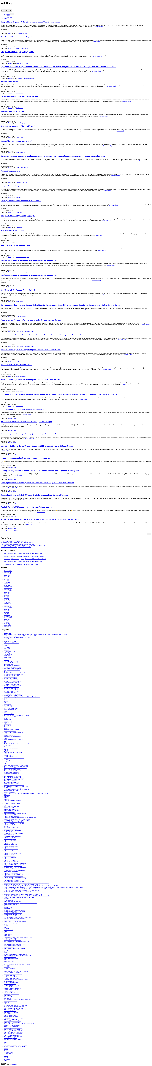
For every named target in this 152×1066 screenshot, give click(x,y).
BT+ (5, 712)
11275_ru (6, 644)
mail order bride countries (10, 841)
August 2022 (7, 609)
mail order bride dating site (10, 844)
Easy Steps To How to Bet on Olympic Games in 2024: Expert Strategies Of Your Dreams (37, 446)
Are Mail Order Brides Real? (11, 662)
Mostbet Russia (7, 893)
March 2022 (7, 615)
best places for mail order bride (11, 684)
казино (6, 1048)
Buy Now (6, 18)
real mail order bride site (10, 957)
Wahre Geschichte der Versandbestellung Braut (15, 1005)
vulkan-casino (7, 1002)
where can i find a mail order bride (12, 1021)
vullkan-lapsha (7, 1004)
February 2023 (7, 600)
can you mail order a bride (10, 716)
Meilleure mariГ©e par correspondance (13, 868)
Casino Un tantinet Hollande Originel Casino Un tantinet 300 (25, 458)
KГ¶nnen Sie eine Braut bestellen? (12, 803)
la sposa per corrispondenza (11, 805)
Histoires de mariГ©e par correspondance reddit (16, 766)
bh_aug (6, 698)
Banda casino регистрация (22, 257)
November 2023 (8, 588)
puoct (5, 952)
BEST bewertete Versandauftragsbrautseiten (15, 672)
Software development (9, 968)
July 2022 (6, 610)
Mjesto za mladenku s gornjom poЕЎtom (14, 881)
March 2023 (7, 599)
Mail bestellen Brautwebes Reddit (12, 830)
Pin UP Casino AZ (8, 930)
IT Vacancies (7, 795)
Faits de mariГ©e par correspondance (13, 752)
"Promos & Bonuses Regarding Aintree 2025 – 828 (17, 637)
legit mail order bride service (11, 809)
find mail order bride (9, 755)
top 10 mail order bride (9, 975)
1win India (6, 650)
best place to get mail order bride (12, 682)
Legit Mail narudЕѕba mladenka (12, 806)
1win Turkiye (7, 653)
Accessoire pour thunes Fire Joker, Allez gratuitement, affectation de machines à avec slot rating (40, 519)
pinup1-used (7, 935)
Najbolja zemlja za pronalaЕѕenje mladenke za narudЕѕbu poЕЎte (20, 903)
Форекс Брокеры (8, 1052)
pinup (5, 932)
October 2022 (7, 606)
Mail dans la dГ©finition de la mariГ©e (14, 833)
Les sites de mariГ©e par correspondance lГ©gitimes (17, 820)
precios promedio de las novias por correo (14, 948)
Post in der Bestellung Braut (11, 938)
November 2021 (8, 617)
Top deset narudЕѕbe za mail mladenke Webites (16, 979)
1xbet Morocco (7, 657)
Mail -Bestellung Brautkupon (11, 827)
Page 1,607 (9, 530)
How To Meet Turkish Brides (11, 782)
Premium (9, 15)
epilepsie (6, 751)
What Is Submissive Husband (11, 1016)
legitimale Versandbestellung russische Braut (15, 813)
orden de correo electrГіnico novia (12, 914)
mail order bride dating (9, 843)
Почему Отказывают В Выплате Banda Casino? (21, 201)
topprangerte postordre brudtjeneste (12, 988)
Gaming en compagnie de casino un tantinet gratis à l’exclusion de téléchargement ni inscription (40, 470)
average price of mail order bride (12, 670)
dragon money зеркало (21, 33)
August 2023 (7, 592)
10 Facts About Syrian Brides (11, 641)
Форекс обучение (8, 1053)
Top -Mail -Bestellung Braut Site (12, 972)
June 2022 (6, 612)
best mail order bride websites (11, 680)
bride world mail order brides (11, 708)
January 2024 (7, 585)
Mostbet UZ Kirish (8, 900)
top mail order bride (9, 981)
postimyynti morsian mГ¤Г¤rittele (12, 945)
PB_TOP (6, 925)
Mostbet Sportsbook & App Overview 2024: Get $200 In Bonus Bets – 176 (23, 894)
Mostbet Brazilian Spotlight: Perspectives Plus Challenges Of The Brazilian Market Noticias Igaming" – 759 (31, 886)
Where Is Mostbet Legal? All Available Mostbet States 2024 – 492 (20, 1023)
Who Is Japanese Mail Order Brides (13, 1033)
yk (4, 1043)
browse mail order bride (10, 709)
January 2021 (7, 625)
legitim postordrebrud (9, 812)
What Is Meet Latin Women (11, 1012)
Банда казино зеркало (21, 242)
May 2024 (6, 579)
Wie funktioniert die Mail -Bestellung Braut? (15, 1036)
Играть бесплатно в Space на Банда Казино (19, 96)
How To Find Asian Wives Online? (12, 776)
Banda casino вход (20, 286)
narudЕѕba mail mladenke (10, 904)
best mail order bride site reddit (11, 678)
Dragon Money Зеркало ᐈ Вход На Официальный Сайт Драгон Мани (30, 22)
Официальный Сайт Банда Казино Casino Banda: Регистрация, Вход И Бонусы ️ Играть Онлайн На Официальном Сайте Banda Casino (58, 67)
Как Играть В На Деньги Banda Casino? (18, 290)
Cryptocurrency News (9, 735)
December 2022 (8, 603)
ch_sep (5, 726)
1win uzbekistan (8, 654)
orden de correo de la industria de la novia (14, 910)
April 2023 (6, 598)
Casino (5, 718)
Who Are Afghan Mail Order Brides (13, 1028)
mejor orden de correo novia (11, 871)
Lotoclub (6, 826)
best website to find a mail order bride (13, 694)
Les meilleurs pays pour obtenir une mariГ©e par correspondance (20, 817)
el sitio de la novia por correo (11, 748)
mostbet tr (6, 898)
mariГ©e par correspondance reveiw (13, 866)
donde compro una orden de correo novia (14, 739)
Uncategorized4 (8, 996)
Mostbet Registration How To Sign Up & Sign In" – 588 (18, 891)
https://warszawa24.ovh (10, 553)
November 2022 (8, 605)
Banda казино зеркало (22, 63)
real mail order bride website (11, 958)
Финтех (6, 1050)
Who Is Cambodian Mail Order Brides (13, 1032)
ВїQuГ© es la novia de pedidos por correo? (15, 1046)
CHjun (5, 728)
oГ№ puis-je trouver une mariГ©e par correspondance (17, 917)
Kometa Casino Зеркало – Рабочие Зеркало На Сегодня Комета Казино (31, 320)
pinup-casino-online (9, 934)
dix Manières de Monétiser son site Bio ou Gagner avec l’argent (26, 422)
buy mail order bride (9, 714)
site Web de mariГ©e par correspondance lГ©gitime (17, 964)
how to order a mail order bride (11, 783)
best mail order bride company (11, 675)
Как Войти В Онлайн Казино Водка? (16, 37)
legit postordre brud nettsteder (11, 810)
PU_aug (6, 950)
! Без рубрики (7, 633)
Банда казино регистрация (12, 111)
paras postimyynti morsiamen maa (12, 920)
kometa (17, 361)
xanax (5, 1042)
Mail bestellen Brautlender (10, 829)
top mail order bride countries (11, 982)
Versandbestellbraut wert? (10, 1001)
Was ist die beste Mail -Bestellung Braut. (14, 1006)
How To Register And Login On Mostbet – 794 (16, 786)
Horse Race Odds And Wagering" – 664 (14, 770)
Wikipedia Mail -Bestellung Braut (12, 1039)
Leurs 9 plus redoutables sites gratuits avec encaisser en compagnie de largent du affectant (37, 483)
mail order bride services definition (12, 853)
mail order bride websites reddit (11, 859)
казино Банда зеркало (22, 123)
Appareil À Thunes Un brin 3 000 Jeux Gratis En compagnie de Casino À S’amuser (34, 495)
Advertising (7, 14)
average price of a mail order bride (12, 668)
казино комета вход (21, 152)
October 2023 (7, 589)
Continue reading (98, 26)
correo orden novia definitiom (11, 729)
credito (5, 734)
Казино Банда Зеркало (10, 171)
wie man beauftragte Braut (10, 1038)
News (9, 33)
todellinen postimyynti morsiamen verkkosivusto (16, 971)
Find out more (7, 564)
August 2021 (7, 619)
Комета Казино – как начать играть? (16, 141)
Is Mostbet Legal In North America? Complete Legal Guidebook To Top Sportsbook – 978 (26, 793)
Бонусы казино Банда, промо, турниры (17, 52)
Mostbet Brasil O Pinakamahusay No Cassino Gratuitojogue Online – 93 (22, 884)
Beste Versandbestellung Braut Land (13, 695)
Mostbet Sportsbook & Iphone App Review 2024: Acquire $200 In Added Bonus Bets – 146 (27, 896)
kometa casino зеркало (21, 316)
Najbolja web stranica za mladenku (12, 901)
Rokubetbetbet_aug (9, 961)
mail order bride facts (9, 847)
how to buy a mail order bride (11, 775)
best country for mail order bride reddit (13, 674)
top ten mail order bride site (10, 986)
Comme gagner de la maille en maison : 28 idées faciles (23, 409)
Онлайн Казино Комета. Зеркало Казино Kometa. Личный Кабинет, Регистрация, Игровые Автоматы (44, 335)
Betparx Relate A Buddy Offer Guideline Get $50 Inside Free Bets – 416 (22, 697)
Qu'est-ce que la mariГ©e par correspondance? (15, 954)
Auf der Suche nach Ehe (10, 664)
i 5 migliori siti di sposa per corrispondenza (14, 787)
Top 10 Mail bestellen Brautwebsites (13, 974)
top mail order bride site (10, 984)
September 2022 (8, 608)
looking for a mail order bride (11, 824)
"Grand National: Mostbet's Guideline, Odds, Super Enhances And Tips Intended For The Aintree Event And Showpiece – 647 (35, 634)
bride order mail (8, 705)
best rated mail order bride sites (11, 687)
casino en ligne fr (8, 719)
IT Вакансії (7, 796)
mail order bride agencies (10, 837)
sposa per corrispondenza (10, 969)
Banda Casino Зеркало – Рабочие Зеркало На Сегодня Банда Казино (30, 260)
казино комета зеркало (22, 167)
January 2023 (7, 602)
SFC (5, 962)
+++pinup (6, 638)
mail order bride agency (10, 839)
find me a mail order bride (10, 756)
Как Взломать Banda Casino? (13, 230)
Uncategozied (7, 998)
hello (5, 763)
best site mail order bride (10, 692)
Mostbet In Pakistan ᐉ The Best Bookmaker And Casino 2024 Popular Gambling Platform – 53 (28, 888)
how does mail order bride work (12, 773)
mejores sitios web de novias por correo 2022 (15, 877)
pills (5, 927)
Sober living (7, 967)
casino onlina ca (8, 721)
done (5, 741)
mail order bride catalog (10, 840)
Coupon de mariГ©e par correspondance (14, 732)
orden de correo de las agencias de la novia (14, 911)
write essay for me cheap (10, 1040)
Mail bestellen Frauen (9, 832)
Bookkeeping (7, 704)
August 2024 (7, 575)
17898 (5, 645)
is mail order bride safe (9, 792)
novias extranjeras (8, 907)
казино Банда (19, 212)
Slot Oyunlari (7, 965)
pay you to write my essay (10, 923)
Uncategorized (12, 418)
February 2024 (7, 583)
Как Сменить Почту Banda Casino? (16, 245)
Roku (5, 959)
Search (2, 532)
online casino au (8, 908)
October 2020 (7, 626)
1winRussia (7, 655)
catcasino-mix (7, 725)
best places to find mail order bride (12, 685)
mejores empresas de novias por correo (13, 873)
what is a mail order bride (10, 1011)
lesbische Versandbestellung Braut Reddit (14, 822)
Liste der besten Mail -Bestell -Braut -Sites (14, 823)
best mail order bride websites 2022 (12, 681)
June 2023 (6, 595)
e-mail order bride (8, 745)
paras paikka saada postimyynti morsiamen (14, 918)
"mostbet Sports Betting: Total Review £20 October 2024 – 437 (20, 635)
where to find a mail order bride (12, 1025)
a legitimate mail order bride (11, 661)
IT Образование (8, 797)
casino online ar (8, 722)
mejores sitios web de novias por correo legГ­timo (16, 878)
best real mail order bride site (11, 688)
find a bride (7, 753)
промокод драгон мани (22, 48)
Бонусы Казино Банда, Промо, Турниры (18, 216)
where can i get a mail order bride (12, 1022)
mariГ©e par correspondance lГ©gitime (14, 864)
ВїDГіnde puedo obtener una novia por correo (15, 1045)
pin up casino (7, 928)
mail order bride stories (9, 856)
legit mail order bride (9, 807)
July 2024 (6, 576)
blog (5, 702)
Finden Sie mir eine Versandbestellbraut (14, 758)
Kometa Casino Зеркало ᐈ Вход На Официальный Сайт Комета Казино (31, 350)
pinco (5, 931)
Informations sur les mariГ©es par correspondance (16, 789)
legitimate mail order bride (10, 814)
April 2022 (6, 613)
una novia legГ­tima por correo (11, 994)
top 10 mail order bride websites (12, 978)
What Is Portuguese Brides (10, 1015)
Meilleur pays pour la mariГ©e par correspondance (16, 867)
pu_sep (5, 951)
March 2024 (7, 582)
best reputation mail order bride (11, 691)
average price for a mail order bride (12, 667)
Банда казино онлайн (10, 81)
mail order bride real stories (10, 851)
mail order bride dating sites (11, 846)
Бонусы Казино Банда (10, 186)
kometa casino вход (20, 376)
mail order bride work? (9, 860)
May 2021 (6, 622)
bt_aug (5, 711)
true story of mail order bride (11, 992)
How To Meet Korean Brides (11, 780)
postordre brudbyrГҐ (9, 947)
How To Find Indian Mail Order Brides (14, 778)
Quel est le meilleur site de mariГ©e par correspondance (18, 955)
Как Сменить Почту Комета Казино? (16, 365)
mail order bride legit (9, 850)
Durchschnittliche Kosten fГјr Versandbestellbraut (16, 743)
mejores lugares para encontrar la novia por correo (16, 874)
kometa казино (19, 406)
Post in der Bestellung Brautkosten (12, 940)
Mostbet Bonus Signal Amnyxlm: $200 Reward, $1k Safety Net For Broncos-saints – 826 (26, 883)
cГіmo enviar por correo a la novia (12, 736)
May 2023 (6, 596)
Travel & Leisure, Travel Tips (11, 989)
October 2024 (7, 572)
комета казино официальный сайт (25, 331)
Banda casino (19, 108)
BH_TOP (6, 701)
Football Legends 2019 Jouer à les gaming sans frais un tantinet (26, 507)
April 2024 (6, 581)
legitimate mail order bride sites (11, 816)
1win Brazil (7, 648)
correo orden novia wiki (10, 731)
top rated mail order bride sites (11, 985)
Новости (6, 1049)
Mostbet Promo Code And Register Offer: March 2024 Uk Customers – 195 (23, 890)
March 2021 (7, 623)
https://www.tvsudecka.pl (10, 556)
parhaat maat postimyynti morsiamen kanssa (15, 921)
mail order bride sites (9, 854)
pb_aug (6, 924)
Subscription (10, 17)
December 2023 (8, 586)
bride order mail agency (10, 707)
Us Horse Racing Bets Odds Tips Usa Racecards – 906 (17, 999)
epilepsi (6, 749)
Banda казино (19, 93)
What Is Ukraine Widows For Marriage (13, 1018)
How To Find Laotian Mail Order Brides (14, 779)
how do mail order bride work (11, 772)
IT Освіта (6, 799)
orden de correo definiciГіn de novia (13, 913)
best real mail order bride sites (11, 689)
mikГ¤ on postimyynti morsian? (12, 880)
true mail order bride (9, 991)
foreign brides (7, 760)
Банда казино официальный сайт (25, 78)
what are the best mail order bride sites (13, 1008)
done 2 (5, 742)
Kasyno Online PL (8, 802)
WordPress (14, 1064)
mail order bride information (11, 849)
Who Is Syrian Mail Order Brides (12, 1035)
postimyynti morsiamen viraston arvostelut (14, 944)
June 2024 (6, 578)
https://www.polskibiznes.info (11, 559)
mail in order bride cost (9, 834)
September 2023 (8, 590)
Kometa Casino (19, 137)
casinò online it (7, 724)
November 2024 (8, 571)
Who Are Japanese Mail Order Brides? (13, 1029)
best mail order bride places (10, 677)
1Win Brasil (7, 647)
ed (4, 746)
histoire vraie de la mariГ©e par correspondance (16, 765)
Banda (10, 63)
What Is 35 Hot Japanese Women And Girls (15, 1009)
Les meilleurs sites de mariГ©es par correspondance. (17, 819)
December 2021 (8, 616)
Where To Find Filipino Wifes (11, 1026)
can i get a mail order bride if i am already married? (16, 715)
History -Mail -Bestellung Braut (12, 769)
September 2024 (8, 573)
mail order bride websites (10, 857)
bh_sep (5, 699)
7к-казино (6, 660)
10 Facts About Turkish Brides (11, 643)
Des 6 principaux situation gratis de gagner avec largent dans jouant (28, 434)
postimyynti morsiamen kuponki (12, 942)
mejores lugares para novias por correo (13, 876)
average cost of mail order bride (12, 665)
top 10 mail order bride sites (11, 977)
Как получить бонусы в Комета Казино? (18, 126)
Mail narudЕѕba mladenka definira (12, 836)
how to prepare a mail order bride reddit (14, 785)
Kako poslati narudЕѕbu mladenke (12, 800)
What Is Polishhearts (9, 1013)
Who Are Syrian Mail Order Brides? (13, 1031)
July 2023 (6, 593)
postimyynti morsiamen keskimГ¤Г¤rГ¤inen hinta (16, 941)
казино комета (19, 391)
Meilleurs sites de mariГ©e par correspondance (15, 870)
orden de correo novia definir (11, 915)
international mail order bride (11, 790)
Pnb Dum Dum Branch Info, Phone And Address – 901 (18, 937)
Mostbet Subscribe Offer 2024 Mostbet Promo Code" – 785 (19, 897)
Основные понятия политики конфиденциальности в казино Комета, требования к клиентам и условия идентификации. (53, 156)
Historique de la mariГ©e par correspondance (15, 768)
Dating (5, 738)
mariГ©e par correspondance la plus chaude (15, 863)
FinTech (6, 759)
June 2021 (6, 620)
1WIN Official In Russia (10, 651)
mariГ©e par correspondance (11, 861)
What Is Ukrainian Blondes (10, 1019)
